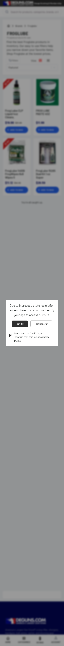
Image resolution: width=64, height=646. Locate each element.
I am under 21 (41, 323)
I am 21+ (20, 323)
